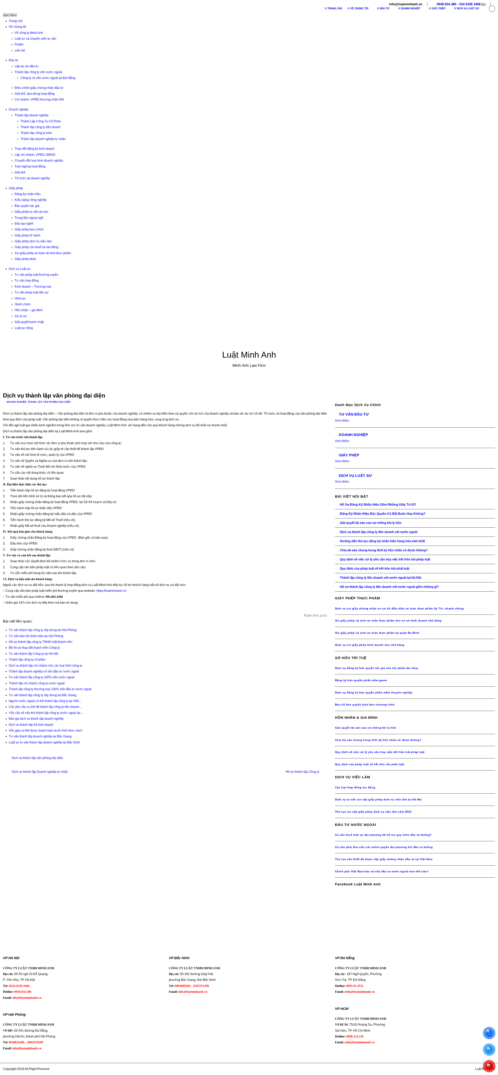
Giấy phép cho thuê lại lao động (36, 247)
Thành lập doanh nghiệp (31, 115)
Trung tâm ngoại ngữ (29, 217)
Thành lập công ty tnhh (36, 133)
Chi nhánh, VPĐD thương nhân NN (39, 99)
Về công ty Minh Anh (29, 32)
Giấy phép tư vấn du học (31, 211)
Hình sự (20, 298)
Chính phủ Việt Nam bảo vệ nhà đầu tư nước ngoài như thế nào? (382, 871)
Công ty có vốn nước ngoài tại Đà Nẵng (47, 78)
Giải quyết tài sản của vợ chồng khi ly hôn (371, 522)
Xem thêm (342, 420)
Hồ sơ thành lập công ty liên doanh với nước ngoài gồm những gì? (389, 586)
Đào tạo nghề (24, 223)
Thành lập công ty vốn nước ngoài (38, 72)
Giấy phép (16, 188)
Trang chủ (16, 21)
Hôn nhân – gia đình (29, 310)
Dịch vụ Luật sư (20, 269)
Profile (19, 44)
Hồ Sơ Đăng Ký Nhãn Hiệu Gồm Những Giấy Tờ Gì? (378, 504)
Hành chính (23, 304)
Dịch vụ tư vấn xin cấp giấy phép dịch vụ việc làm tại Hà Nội (378, 799)
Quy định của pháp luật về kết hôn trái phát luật (374, 568)
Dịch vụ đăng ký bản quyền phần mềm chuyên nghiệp (374, 692)
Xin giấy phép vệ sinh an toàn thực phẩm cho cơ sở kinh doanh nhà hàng (388, 620)
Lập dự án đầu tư (27, 66)
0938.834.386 (446, 4)
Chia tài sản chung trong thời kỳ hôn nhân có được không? (384, 550)
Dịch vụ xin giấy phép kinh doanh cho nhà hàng (369, 644)
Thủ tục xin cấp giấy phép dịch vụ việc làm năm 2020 (373, 811)
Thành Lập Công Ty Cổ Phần (40, 121)
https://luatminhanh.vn (111, 590)
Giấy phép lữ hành (27, 235)
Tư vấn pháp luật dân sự (32, 292)
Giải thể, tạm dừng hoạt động (35, 93)
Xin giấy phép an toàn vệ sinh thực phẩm (43, 253)
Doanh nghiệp (18, 109)
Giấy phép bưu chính (29, 229)
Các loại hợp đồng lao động (355, 787)
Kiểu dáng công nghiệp (31, 199)
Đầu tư (13, 60)
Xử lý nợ (21, 316)
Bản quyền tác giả (27, 205)
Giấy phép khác (25, 259)
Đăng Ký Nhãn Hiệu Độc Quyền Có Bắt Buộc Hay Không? (382, 513)
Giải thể (20, 172)
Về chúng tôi (17, 26)
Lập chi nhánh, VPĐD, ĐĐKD (35, 154)
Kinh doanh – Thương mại (33, 286)
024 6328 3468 (469, 4)
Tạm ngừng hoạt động (30, 166)
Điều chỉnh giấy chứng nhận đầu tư (39, 87)
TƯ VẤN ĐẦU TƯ (354, 414)
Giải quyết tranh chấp (29, 322)
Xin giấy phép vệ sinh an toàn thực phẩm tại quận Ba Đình (377, 632)
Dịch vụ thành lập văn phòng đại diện (37, 758)
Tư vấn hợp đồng (27, 280)
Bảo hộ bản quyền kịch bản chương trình (365, 704)
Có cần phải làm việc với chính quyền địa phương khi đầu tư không (384, 847)
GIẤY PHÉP (349, 455)
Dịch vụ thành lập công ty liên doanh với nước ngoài (378, 532)
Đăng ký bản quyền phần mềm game (361, 680)
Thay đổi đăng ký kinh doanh (34, 148)
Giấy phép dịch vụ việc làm (33, 241)
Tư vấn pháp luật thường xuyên (36, 274)
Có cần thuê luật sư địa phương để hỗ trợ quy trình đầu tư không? (383, 834)
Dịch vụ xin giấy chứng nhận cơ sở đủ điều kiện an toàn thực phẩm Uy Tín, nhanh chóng (399, 608)
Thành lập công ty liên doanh (40, 127)
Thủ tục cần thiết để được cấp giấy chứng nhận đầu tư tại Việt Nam (384, 859)
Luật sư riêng (24, 328)
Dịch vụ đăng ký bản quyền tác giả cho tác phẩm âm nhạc (376, 668)
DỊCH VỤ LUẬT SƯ (355, 476)
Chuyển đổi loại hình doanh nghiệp (39, 160)
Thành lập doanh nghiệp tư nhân (43, 139)
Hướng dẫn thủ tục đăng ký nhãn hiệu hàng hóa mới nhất (382, 541)
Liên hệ (20, 50)
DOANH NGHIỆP (16, 402)
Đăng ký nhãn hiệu (28, 194)
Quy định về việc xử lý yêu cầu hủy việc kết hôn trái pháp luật (385, 559)
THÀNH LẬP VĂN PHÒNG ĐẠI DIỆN (49, 402)
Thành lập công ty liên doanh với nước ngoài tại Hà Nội (380, 577)
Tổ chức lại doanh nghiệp (32, 178)
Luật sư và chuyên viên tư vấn (35, 38)
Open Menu (9, 15)
